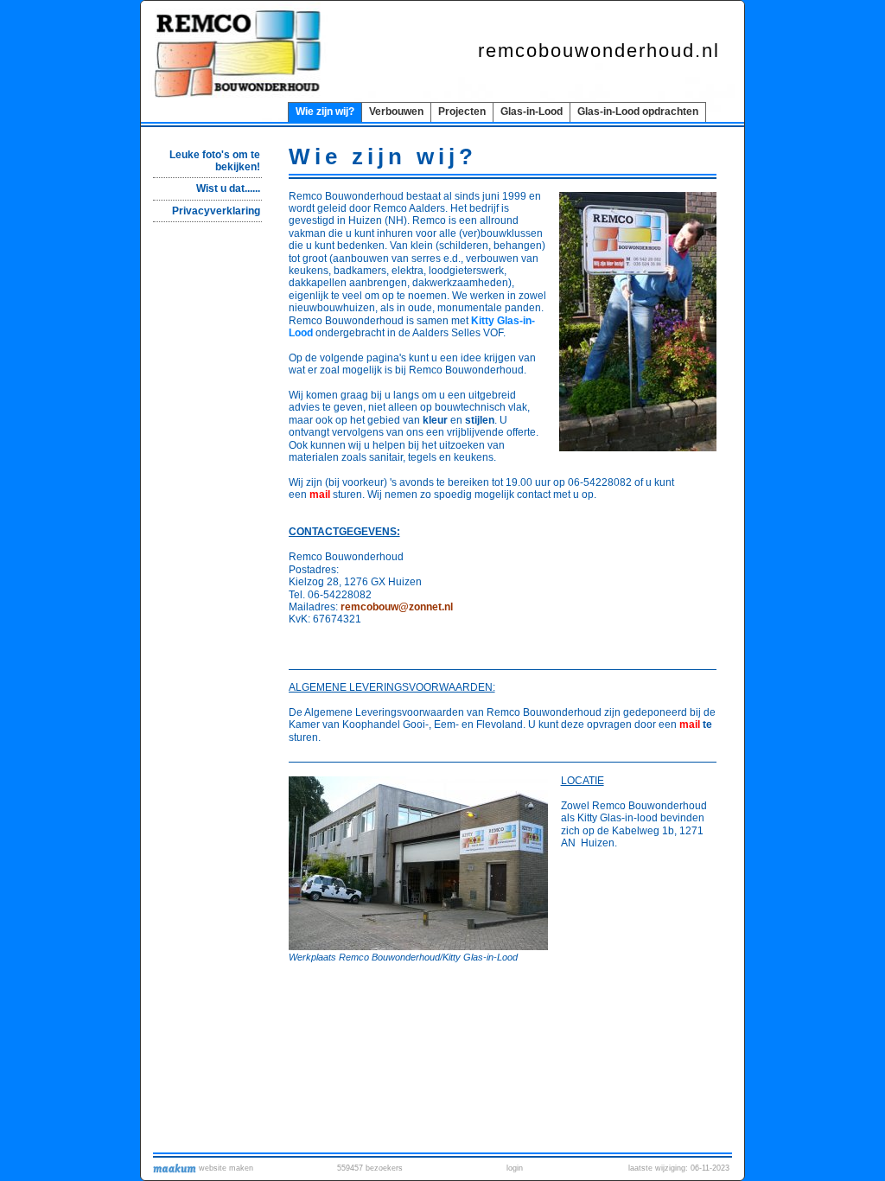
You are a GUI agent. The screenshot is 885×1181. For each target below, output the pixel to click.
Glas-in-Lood (531, 111)
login (514, 1168)
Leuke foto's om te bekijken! (214, 161)
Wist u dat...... (228, 188)
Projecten (462, 111)
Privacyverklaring (216, 211)
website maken (224, 1168)
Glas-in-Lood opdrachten (637, 111)
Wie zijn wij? (325, 111)
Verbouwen (396, 111)
